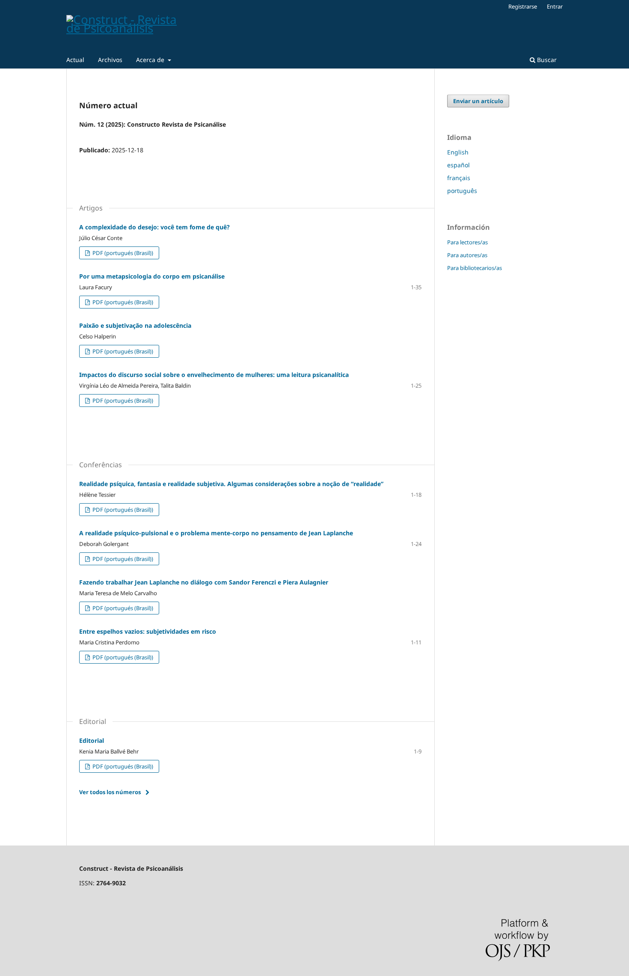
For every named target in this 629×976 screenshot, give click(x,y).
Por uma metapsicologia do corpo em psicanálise (152, 276)
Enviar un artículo (478, 101)
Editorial (91, 740)
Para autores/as (467, 255)
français (458, 178)
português (462, 191)
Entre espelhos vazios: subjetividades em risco (147, 631)
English (458, 152)
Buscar (546, 60)
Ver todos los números (110, 792)
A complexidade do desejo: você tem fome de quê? (154, 227)
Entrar (555, 6)
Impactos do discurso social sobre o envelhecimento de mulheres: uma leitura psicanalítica (214, 375)
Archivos (110, 60)
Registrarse (522, 6)
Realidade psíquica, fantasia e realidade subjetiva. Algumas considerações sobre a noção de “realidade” (231, 484)
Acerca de (151, 60)
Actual (75, 60)
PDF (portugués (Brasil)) (122, 253)
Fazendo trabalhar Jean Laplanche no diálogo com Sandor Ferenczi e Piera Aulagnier (203, 582)
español (458, 165)
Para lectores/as (467, 242)
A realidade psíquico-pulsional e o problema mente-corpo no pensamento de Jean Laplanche (216, 533)
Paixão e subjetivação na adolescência (135, 325)
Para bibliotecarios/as (474, 268)
